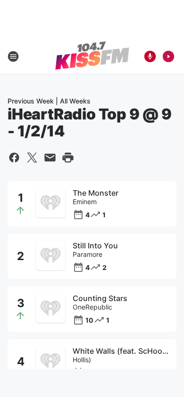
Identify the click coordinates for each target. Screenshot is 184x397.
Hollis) (82, 360)
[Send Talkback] (150, 56)
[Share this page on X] (32, 157)
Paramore (87, 254)
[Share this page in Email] (50, 157)
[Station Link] (92, 56)
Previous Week (31, 101)
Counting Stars (100, 298)
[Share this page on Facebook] (14, 157)
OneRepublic (92, 307)
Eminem (85, 202)
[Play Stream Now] (168, 56)
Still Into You (95, 245)
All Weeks (75, 101)
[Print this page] (68, 157)
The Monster (95, 193)
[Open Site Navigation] (13, 56)
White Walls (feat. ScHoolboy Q (121, 351)
